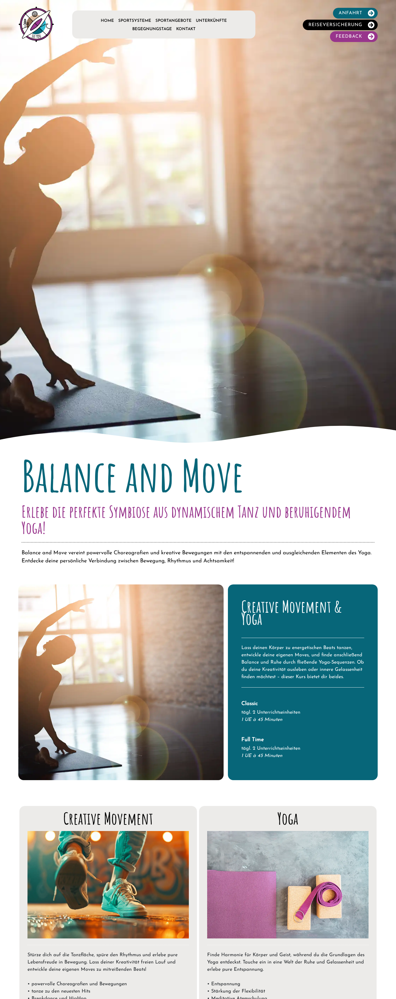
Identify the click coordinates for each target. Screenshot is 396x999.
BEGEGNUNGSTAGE (152, 29)
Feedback (349, 36)
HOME (107, 21)
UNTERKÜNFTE (211, 21)
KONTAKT (186, 29)
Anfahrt (350, 13)
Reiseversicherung (335, 25)
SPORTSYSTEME (134, 21)
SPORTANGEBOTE (173, 21)
